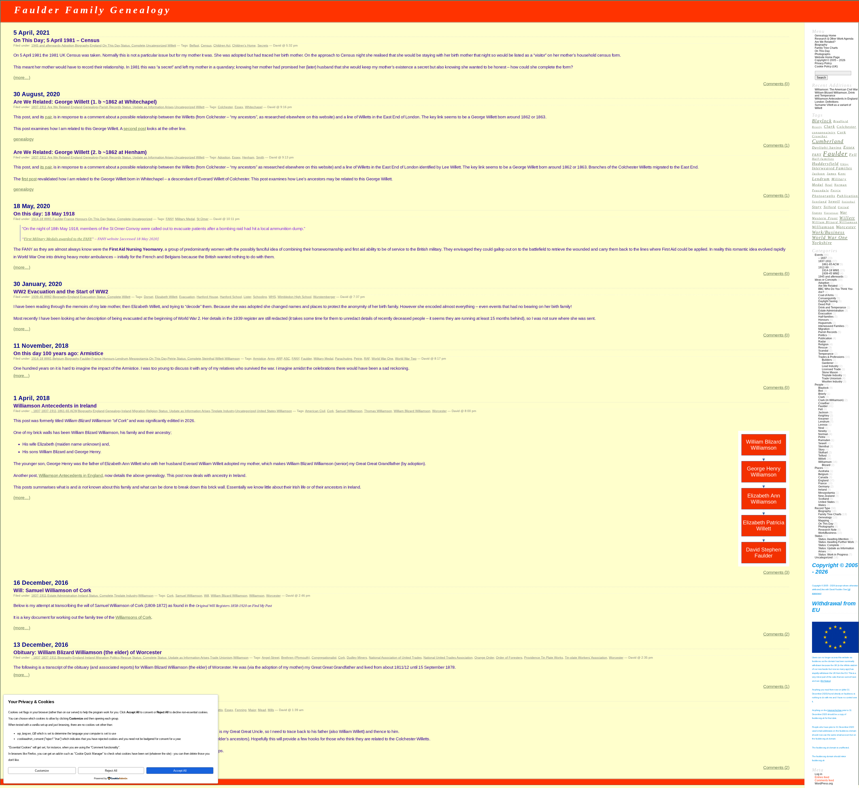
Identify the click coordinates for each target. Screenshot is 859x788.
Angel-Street (270, 657)
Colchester (225, 107)
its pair (45, 167)
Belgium (58, 358)
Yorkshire (822, 242)
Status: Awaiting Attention (833, 539)
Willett (172, 45)
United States (266, 411)
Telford (829, 207)
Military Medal (185, 219)
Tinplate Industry (222, 411)
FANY (169, 219)
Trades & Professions (831, 357)
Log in (818, 774)
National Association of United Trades (395, 657)
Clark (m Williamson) (831, 400)
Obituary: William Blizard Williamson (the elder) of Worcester (87, 652)
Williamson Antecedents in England (71, 475)
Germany (823, 486)
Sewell (834, 201)
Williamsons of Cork (133, 617)
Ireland (126, 411)
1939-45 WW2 (41, 297)
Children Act (221, 45)
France (69, 219)
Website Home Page (827, 57)
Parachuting (343, 358)
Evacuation (88, 297)
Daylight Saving (827, 147)
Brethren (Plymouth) (295, 657)
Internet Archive (834, 710)
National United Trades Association (448, 657)
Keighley (823, 415)
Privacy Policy (823, 63)
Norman (840, 184)
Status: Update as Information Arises (148, 107)
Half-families (823, 158)
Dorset (148, 297)
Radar (822, 341)
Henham (248, 157)
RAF (367, 358)
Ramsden (824, 440)
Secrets (262, 45)
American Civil (315, 411)
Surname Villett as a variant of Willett (833, 106)
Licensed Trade (831, 369)
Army (271, 358)
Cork (330, 411)
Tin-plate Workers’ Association (586, 657)
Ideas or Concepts (826, 279)
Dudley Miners (357, 657)
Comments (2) (776, 634)
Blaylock (822, 120)
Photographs (822, 54)
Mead (262, 710)
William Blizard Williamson (412, 411)
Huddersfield (825, 163)
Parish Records (110, 107)
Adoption (68, 45)
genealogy (23, 139)
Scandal (823, 350)
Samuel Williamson (349, 411)
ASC (287, 358)
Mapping (823, 520)
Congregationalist (324, 657)
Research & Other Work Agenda (834, 38)
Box (820, 390)
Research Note (827, 529)
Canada (823, 477)
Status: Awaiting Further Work (836, 542)
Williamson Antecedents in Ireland (55, 406)
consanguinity (824, 132)
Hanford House (207, 297)
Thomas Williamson (378, 411)
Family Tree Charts (826, 47)
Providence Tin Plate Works (543, 657)
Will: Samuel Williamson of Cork (52, 590)
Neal (829, 184)
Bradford (840, 121)
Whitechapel (253, 107)
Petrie (172, 358)
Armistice (259, 358)
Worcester (439, 411)
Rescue (126, 657)
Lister (247, 297)
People (819, 384)
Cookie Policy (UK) (826, 66)
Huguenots (825, 323)
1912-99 (823, 267)
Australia (823, 471)
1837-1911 (39, 107)
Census (206, 45)
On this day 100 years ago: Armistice (58, 353)
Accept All (180, 770)
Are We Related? (825, 41)
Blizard (826, 465)
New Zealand (826, 496)
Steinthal (208, 358)
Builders (827, 359)
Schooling (260, 297)
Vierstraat (831, 213)
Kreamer (823, 418)
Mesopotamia (138, 358)
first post (29, 179)
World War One (382, 358)
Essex (239, 107)
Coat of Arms (826, 295)
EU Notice (825, 681)
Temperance (825, 353)
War (843, 212)
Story (817, 207)
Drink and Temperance (832, 307)
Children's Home (244, 45)
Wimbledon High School (294, 297)
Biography (82, 45)
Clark (829, 126)
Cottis (219, 710)
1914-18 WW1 (41, 219)
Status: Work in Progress (833, 554)
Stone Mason (830, 372)
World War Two (406, 358)
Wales (822, 505)
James (832, 173)
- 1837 (35, 411)
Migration (138, 411)
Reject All (111, 770)
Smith (260, 157)
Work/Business (828, 232)
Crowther (819, 136)
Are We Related (58, 107)
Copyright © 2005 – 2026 (830, 60)
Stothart (823, 452)
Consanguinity (827, 298)
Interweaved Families (832, 168)
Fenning (241, 710)
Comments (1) (776, 145)
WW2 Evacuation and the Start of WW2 (60, 292)
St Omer (202, 219)
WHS (272, 297)
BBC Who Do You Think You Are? (835, 290)
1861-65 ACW (67, 411)
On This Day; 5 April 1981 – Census (56, 40)
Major (252, 710)
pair (48, 117)
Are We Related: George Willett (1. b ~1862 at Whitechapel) (85, 102)
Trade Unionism (221, 657)
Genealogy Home (825, 35)
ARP (279, 358)
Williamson (232, 358)
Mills (271, 710)
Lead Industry (830, 366)
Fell (853, 154)
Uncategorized (156, 45)
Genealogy (90, 107)
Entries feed (822, 777)
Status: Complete (133, 45)
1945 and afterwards (46, 45)
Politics (115, 657)
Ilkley (844, 164)
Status (818, 536)
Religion (152, 411)
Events (819, 254)
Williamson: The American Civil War (836, 89)
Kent (842, 173)
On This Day (111, 45)
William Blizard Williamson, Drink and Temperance (835, 94)
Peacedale (820, 190)
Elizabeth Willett (166, 297)
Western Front (825, 218)
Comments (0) (776, 83)
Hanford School (231, 297)
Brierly (817, 127)
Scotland (819, 201)
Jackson (818, 173)
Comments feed (824, 780)
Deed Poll (824, 304)
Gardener (827, 363)
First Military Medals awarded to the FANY (58, 239)
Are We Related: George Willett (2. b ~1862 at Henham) (80, 152)
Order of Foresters (509, 657)
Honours (81, 219)
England (96, 45)
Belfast (194, 45)
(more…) (21, 77)
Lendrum (121, 358)
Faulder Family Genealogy (92, 9)
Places (819, 468)
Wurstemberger (324, 297)
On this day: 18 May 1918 (44, 214)
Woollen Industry (832, 381)
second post (134, 128)
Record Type (822, 508)
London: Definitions (826, 101)
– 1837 (822, 258)
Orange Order (484, 657)
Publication (847, 196)
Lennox (822, 424)
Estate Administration (62, 595)
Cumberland (828, 141)
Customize (42, 770)
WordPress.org (824, 783)
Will (206, 595)
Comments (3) (776, 572)
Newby (822, 431)
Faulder (58, 219)
